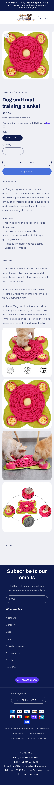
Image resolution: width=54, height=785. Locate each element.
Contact (10, 625)
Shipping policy (18, 738)
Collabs (10, 660)
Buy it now (27, 171)
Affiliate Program (15, 646)
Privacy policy (42, 728)
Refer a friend (13, 653)
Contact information (37, 738)
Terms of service (36, 733)
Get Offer (11, 667)
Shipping (6, 118)
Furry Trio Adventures (23, 728)
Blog (8, 639)
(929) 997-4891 (29, 762)
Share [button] (8, 545)
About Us (11, 618)
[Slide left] (20, 84)
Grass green (13, 138)
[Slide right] (33, 84)
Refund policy (19, 733)
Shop (9, 632)
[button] (6, 17)
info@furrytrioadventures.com (29, 766)
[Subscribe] (44, 599)
